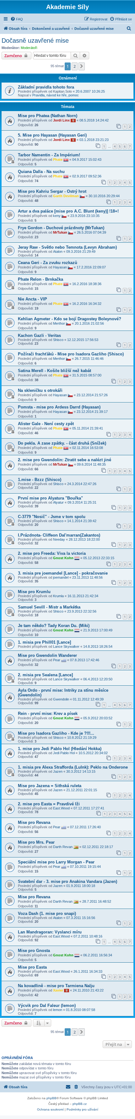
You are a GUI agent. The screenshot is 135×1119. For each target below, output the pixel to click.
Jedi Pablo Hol (64, 753)
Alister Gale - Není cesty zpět (46, 423)
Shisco (58, 340)
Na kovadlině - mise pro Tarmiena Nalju (56, 985)
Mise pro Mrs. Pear (36, 842)
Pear (56, 660)
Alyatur (58, 502)
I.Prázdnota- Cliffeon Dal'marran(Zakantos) (59, 535)
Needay (59, 539)
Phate (57, 159)
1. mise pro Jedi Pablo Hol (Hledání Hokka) (59, 748)
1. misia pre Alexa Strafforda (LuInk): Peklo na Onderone (73, 767)
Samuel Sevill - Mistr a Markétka (49, 607)
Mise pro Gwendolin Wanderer (47, 655)
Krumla (58, 596)
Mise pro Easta (32, 967)
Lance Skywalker (66, 646)
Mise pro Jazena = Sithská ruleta (49, 785)
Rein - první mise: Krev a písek (48, 713)
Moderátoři (29, 48)
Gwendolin (61, 699)
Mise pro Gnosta (34, 950)
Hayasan (60, 267)
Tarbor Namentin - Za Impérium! (49, 155)
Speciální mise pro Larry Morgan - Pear (56, 862)
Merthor (59, 323)
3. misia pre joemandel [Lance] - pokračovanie (63, 573)
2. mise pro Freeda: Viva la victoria (52, 553)
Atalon (57, 251)
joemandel (60, 577)
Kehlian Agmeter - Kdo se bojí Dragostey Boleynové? (69, 318)
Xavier (58, 990)
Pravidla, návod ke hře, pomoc (55, 95)
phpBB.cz (80, 1103)
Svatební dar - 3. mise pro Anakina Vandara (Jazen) (67, 881)
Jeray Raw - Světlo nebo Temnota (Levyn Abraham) (67, 247)
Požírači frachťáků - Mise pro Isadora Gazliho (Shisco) (71, 354)
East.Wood (61, 808)
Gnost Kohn (63, 558)
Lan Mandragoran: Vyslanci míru (50, 932)
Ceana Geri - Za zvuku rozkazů (47, 262)
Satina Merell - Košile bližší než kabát (54, 370)
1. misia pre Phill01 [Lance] (44, 642)
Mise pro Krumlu (34, 591)
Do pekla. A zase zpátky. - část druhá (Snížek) (62, 443)
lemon (57, 1010)
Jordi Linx (61, 120)
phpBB (51, 1098)
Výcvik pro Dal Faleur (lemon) (47, 1005)
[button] (81, 66)
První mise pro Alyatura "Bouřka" (50, 498)
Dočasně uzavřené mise (35, 40)
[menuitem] (16, 19)
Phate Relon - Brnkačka (40, 279)
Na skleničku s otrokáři (40, 390)
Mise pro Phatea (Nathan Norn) (47, 115)
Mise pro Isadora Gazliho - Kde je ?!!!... (56, 733)
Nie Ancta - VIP (32, 299)
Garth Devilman (66, 196)
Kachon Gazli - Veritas (39, 335)
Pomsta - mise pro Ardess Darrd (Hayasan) (59, 407)
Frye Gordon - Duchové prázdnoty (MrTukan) (61, 227)
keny (57, 216)
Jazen (57, 771)
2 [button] (74, 66)
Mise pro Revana (34, 822)
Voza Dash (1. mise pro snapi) (47, 913)
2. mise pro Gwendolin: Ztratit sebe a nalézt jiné (64, 459)
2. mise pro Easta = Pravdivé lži (49, 804)
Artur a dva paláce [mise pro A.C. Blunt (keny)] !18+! (68, 211)
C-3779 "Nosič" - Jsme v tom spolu (51, 516)
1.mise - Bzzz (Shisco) (39, 479)
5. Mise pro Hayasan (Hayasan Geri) (52, 135)
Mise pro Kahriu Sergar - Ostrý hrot (52, 191)
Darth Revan (63, 847)
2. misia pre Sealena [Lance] (45, 675)
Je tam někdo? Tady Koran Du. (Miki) (53, 625)
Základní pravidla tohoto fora (46, 87)
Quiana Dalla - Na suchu (41, 171)
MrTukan (60, 232)
